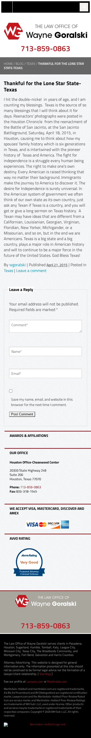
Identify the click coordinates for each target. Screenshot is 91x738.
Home (8, 63)
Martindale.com (57, 681)
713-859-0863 (45, 48)
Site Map (45, 673)
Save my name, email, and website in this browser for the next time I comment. (42, 402)
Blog (20, 63)
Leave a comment (31, 270)
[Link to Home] (45, 31)
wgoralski (17, 265)
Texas (30, 63)
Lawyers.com (34, 681)
